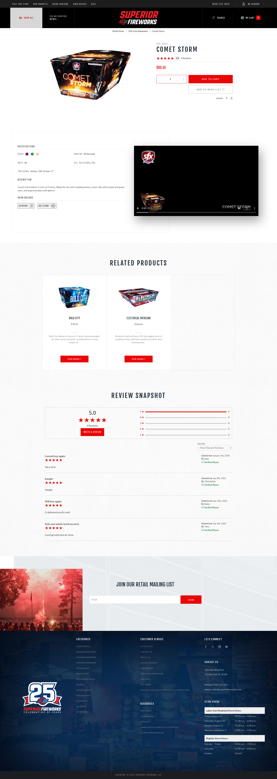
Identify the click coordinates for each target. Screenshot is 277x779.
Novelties (81, 706)
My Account (146, 646)
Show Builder (80, 4)
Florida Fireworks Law (152, 732)
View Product (74, 359)
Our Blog (145, 722)
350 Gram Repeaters (86, 657)
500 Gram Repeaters (86, 652)
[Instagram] (219, 647)
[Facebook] (206, 647)
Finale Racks (82, 668)
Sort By (201, 444)
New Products (40, 4)
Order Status (147, 668)
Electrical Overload (139, 318)
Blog (93, 4)
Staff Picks (145, 711)
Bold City (74, 318)
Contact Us (146, 652)
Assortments (83, 646)
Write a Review (92, 432)
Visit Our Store (20, 4)
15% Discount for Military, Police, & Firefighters (164, 690)
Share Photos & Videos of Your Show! (159, 727)
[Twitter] (212, 647)
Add (211, 79)
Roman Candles (84, 690)
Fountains (81, 701)
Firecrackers (83, 695)
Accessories (82, 712)
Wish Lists (145, 679)
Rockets (80, 684)
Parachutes (82, 673)
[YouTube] (226, 647)
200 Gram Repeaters (86, 663)
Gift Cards (145, 684)
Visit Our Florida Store (152, 673)
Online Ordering (60, 4)
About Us (145, 657)
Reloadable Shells (85, 679)
